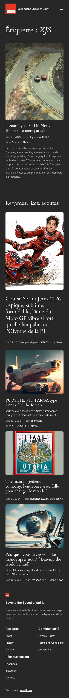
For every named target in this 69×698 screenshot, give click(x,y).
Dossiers (17, 142)
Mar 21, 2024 (13, 498)
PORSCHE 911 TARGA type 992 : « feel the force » (31, 403)
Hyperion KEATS (39, 137)
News (26, 142)
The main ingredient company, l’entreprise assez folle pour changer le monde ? (32, 486)
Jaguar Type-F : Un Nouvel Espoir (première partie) (29, 128)
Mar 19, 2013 (13, 137)
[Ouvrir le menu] (61, 9)
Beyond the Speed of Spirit (33, 8)
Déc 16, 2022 (13, 420)
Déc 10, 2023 (13, 579)
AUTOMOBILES (21, 425)
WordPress (26, 690)
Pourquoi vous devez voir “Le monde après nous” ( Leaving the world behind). (33, 559)
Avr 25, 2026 (12, 342)
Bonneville (36, 420)
